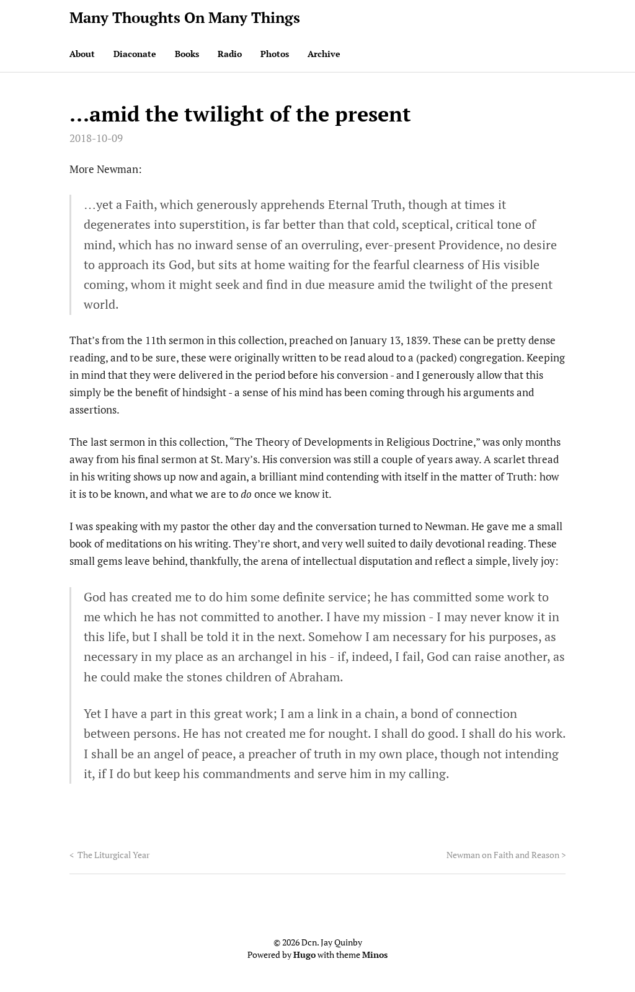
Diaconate (134, 54)
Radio (230, 54)
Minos (375, 954)
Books (187, 54)
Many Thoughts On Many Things (184, 17)
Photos (274, 54)
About (82, 54)
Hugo (304, 954)
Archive (324, 54)
